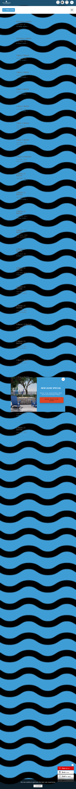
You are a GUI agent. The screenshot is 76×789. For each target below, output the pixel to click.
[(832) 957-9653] (58, 2)
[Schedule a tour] (67, 2)
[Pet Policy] (62, 2)
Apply (21, 29)
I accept (38, 786)
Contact (31, 29)
